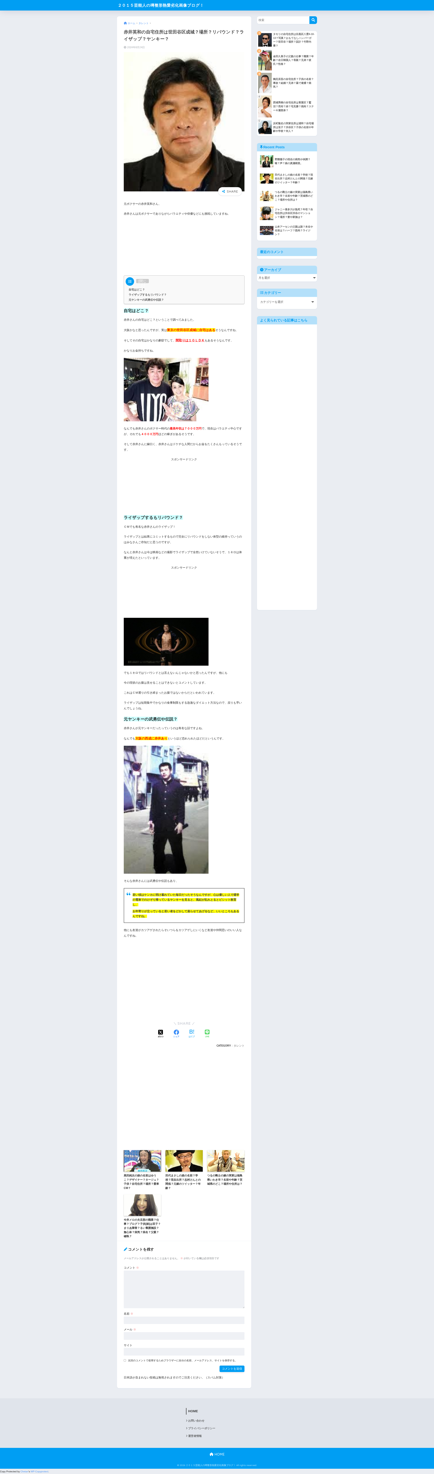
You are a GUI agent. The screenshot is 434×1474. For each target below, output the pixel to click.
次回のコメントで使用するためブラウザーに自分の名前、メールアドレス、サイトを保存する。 (182, 1360)
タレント (239, 1045)
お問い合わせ (196, 1420)
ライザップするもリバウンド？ (148, 294)
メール (130, 1329)
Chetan (24, 1471)
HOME (219, 1454)
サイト (128, 1345)
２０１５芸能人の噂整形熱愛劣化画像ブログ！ (161, 5)
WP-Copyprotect (39, 1471)
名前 (128, 1313)
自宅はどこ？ (137, 289)
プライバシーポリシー (201, 1428)
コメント (131, 1267)
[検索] (313, 20)
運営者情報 (195, 1435)
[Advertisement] (184, 244)
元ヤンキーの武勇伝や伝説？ (146, 299)
